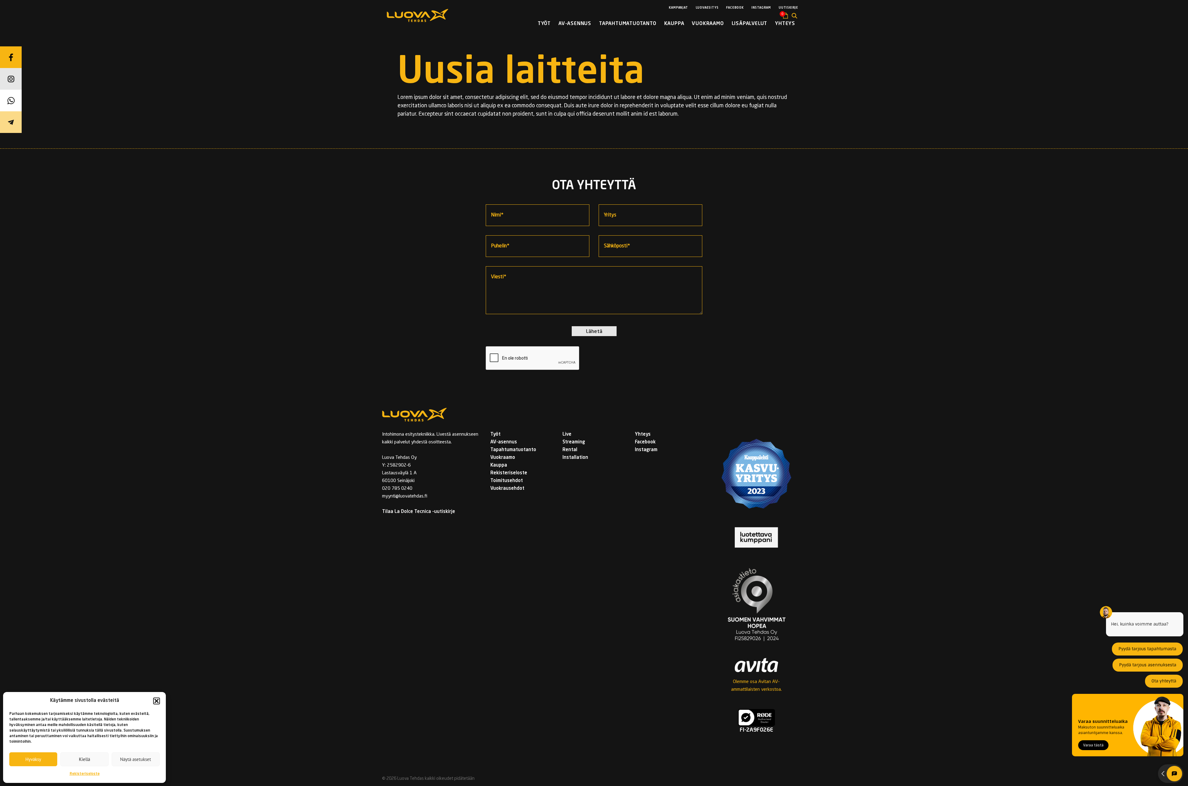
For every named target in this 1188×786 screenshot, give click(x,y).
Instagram (761, 7)
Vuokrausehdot (507, 488)
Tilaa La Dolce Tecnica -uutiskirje (418, 512)
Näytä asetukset (135, 759)
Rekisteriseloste (85, 774)
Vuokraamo (708, 23)
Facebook (734, 7)
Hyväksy (33, 759)
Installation (575, 457)
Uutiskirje (788, 7)
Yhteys (785, 23)
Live (566, 434)
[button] (156, 701)
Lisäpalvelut (750, 23)
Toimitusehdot (506, 481)
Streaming (573, 442)
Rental (569, 450)
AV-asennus (574, 23)
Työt (544, 23)
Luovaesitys (707, 7)
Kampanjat (678, 7)
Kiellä (84, 759)
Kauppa (674, 23)
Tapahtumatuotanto (627, 23)
